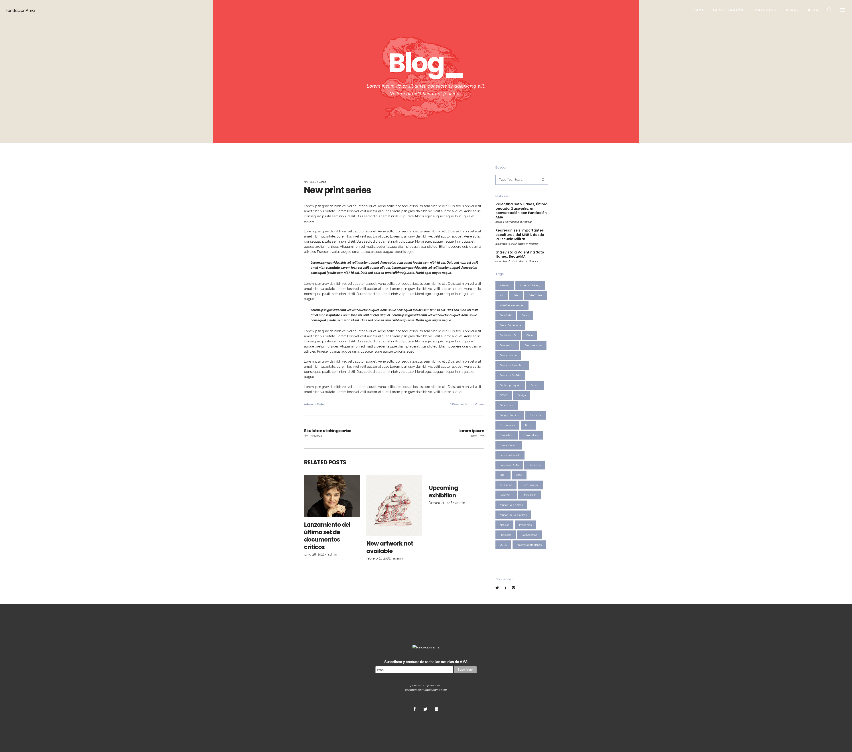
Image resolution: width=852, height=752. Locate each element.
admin (308, 404)
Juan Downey (530, 485)
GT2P (503, 475)
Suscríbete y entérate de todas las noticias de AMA (426, 662)
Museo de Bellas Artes (513, 514)
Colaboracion (507, 345)
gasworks (534, 465)
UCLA (503, 544)
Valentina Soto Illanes (529, 544)
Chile (529, 335)
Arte (515, 295)
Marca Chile (529, 495)
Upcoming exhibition (443, 491)
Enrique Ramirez (510, 415)
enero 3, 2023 (503, 222)
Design (522, 395)
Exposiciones (507, 425)
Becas (525, 315)
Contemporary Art (510, 385)
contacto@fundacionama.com (426, 689)
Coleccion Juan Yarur (512, 365)
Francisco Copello (510, 455)
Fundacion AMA (509, 465)
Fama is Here (531, 435)
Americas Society (530, 285)
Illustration (506, 485)
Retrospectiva (529, 534)
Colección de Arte (510, 375)
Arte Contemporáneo (512, 305)
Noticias (527, 222)
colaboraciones (533, 345)
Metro (321, 404)
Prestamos (525, 524)
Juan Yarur (506, 495)
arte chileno (536, 295)
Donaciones (506, 405)
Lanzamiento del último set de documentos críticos (327, 536)
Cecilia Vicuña (508, 335)
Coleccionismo (508, 355)
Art (501, 295)
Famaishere (507, 435)
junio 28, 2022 (314, 554)
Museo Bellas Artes (511, 505)
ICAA (519, 475)
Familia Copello (508, 445)
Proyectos (505, 534)
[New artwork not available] (394, 505)
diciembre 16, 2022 (506, 243)
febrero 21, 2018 (315, 181)
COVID (503, 395)
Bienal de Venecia (510, 325)
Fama (528, 425)
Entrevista (536, 415)
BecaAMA (506, 315)
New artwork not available (389, 547)
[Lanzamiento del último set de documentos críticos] (332, 496)
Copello (535, 385)
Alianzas (505, 285)
